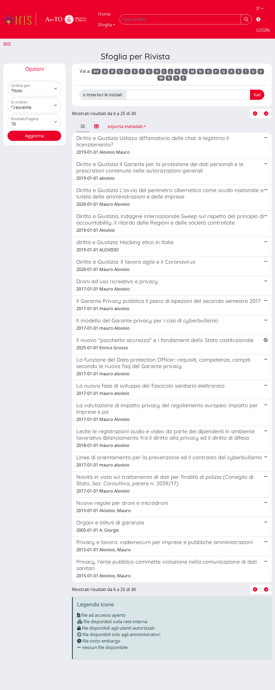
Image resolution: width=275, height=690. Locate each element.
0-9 (96, 71)
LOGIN (263, 30)
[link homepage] (19, 19)
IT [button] (258, 9)
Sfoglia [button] (105, 25)
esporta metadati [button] (125, 126)
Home (104, 14)
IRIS (7, 44)
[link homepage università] (66, 19)
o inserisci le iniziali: (103, 95)
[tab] (83, 126)
